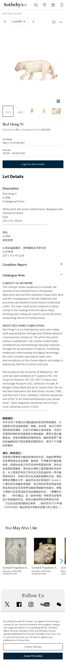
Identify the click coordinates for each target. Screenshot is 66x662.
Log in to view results (33, 164)
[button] (33, 62)
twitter (7, 604)
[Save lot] (53, 22)
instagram (31, 604)
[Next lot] (33, 21)
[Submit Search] (35, 4)
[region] (33, 637)
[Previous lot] (5, 21)
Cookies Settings (33, 646)
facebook (19, 604)
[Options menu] (61, 22)
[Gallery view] (58, 101)
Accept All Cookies (33, 656)
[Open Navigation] (61, 4)
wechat (59, 604)
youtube (45, 604)
